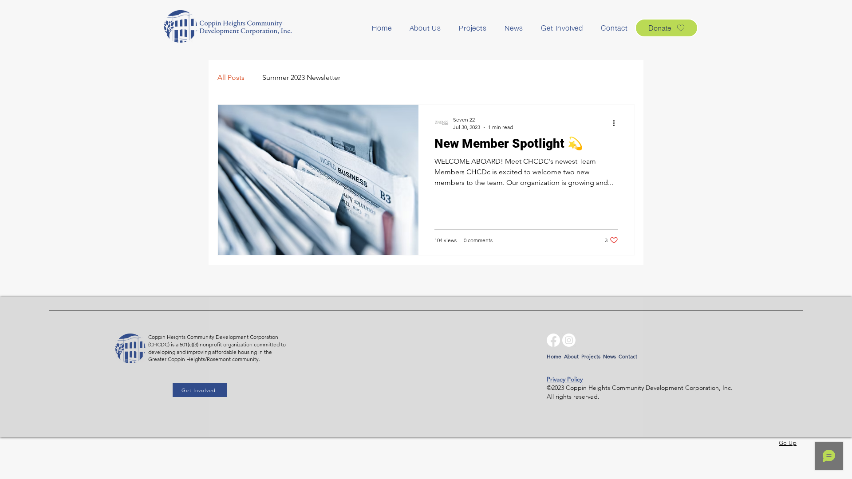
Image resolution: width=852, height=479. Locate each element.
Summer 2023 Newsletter (301, 77)
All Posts (231, 77)
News (609, 356)
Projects (590, 356)
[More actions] (616, 123)
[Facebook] (553, 340)
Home (554, 356)
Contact (628, 356)
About (571, 356)
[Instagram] (569, 340)
